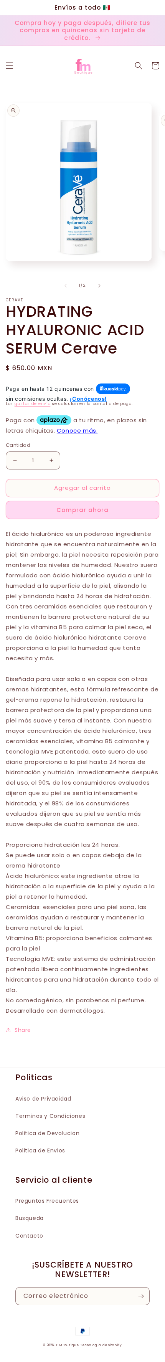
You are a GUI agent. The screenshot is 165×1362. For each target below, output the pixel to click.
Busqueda (29, 1218)
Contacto (29, 1236)
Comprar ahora (82, 510)
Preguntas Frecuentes (47, 1201)
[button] (9, 65)
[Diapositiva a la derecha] (99, 285)
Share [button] (23, 1030)
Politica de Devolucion (47, 1133)
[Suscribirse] (140, 1296)
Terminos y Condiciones (50, 1116)
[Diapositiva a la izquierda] (65, 285)
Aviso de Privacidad (43, 1098)
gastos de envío (33, 404)
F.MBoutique (67, 1345)
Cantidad (18, 445)
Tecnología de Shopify (101, 1345)
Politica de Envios (40, 1150)
